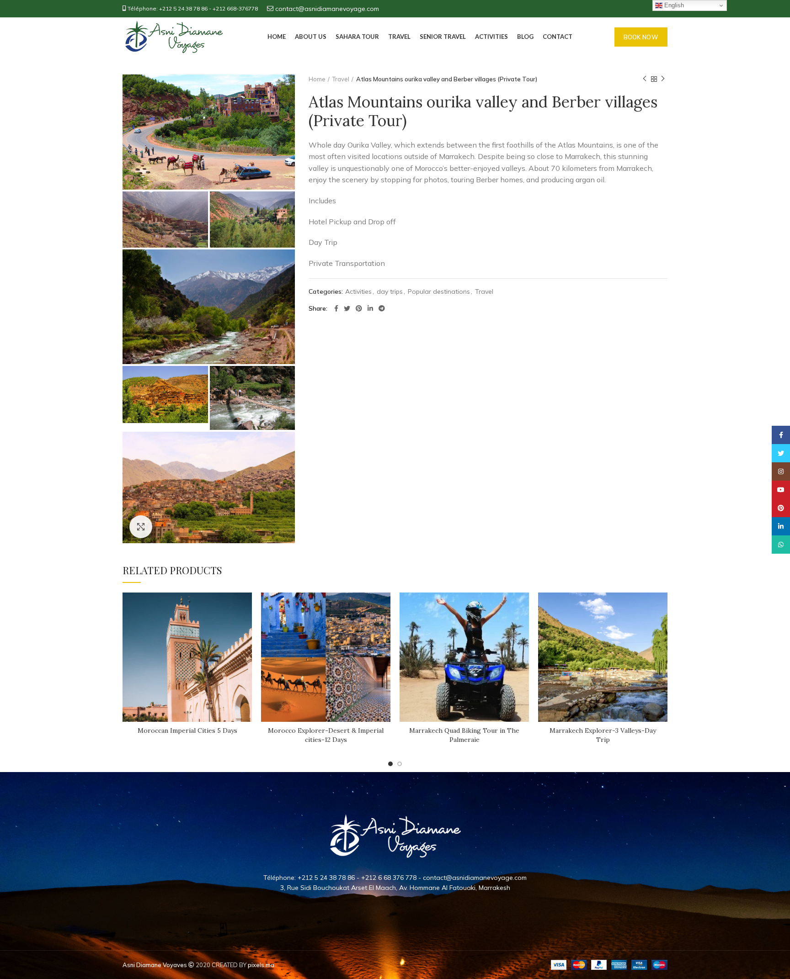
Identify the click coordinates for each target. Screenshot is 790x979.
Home (317, 79)
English (673, 5)
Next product (662, 79)
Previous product (644, 79)
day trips (390, 292)
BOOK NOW (641, 37)
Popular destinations (439, 292)
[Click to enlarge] (140, 526)
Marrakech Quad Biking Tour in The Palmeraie (464, 735)
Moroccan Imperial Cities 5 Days (187, 730)
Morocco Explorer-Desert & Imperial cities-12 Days (326, 735)
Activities (358, 292)
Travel (340, 79)
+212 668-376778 (235, 8)
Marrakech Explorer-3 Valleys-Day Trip (603, 735)
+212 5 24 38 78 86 (183, 8)
